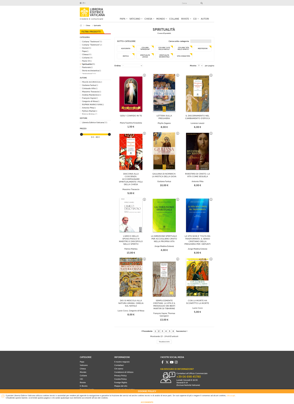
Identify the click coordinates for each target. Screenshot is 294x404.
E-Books (84, 386)
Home (86, 48)
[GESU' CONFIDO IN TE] (130, 94)
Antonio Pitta (89, 108)
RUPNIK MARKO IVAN (93, 104)
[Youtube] (172, 361)
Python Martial (89, 111)
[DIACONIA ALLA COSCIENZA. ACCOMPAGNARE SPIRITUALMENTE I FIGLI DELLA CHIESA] (130, 152)
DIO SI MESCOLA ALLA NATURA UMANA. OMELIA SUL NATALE (130, 303)
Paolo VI (87, 61)
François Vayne (90, 98)
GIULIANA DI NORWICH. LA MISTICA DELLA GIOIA (164, 175)
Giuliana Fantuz (90, 85)
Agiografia (125, 48)
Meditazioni (203, 48)
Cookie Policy (120, 379)
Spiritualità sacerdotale (164, 56)
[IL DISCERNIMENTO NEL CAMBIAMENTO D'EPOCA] (197, 94)
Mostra (193, 65)
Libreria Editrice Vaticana (94, 122)
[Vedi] (144, 76)
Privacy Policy (120, 375)
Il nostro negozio (122, 362)
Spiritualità (88, 64)
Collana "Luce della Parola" (164, 48)
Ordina (117, 65)
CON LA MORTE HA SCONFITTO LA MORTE (197, 301)
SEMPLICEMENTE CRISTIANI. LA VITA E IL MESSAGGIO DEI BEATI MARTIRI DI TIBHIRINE (164, 304)
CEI (81, 379)
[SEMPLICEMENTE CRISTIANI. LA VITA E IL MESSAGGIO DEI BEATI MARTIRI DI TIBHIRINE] (164, 279)
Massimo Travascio (91, 91)
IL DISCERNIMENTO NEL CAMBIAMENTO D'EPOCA (197, 117)
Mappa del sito (120, 386)
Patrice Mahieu (89, 114)
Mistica (126, 56)
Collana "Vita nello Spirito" (183, 48)
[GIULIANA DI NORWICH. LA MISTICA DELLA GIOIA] (164, 151)
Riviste (83, 382)
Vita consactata (183, 56)
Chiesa (87, 54)
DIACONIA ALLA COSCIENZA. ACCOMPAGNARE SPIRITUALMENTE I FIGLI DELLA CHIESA (131, 179)
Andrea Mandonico (91, 95)
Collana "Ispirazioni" (145, 48)
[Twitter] (167, 362)
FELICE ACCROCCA (92, 82)
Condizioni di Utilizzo (123, 372)
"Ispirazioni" (89, 74)
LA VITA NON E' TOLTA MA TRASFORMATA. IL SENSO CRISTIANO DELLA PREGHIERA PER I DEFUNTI (197, 240)
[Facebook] (162, 361)
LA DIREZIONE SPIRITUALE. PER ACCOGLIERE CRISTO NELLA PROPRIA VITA (164, 239)
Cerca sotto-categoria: (179, 41)
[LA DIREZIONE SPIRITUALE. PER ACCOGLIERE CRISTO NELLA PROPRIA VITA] (164, 215)
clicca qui (231, 395)
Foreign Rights (120, 382)
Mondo (83, 372)
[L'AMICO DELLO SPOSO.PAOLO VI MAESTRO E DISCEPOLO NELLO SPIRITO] (130, 215)
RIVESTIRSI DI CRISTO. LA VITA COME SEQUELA (197, 175)
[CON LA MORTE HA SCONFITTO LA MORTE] (197, 277)
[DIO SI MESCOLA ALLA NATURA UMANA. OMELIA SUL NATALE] (130, 277)
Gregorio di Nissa (91, 101)
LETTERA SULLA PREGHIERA (164, 117)
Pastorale (87, 67)
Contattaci (119, 365)
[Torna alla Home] (81, 25)
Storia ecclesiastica (91, 70)
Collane (87, 58)
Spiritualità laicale (145, 56)
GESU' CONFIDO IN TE (131, 115)
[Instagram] (176, 361)
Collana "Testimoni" (92, 41)
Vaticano (84, 365)
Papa (85, 51)
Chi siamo (118, 369)
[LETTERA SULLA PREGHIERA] (164, 93)
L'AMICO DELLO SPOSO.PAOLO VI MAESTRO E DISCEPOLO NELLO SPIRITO (131, 240)
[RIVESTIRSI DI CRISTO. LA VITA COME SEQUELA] (197, 151)
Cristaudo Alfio (90, 88)
